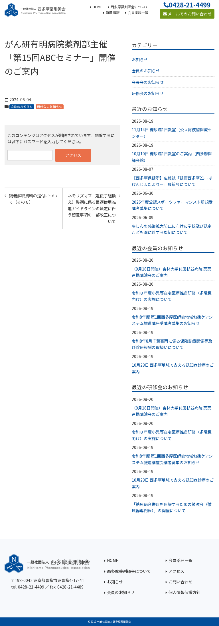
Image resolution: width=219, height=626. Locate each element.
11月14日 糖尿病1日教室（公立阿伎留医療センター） (172, 133)
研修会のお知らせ (49, 106)
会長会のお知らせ (148, 82)
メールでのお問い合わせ (189, 14)
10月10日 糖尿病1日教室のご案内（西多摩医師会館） (172, 157)
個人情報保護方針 (184, 592)
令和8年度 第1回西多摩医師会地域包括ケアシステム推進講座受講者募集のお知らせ (172, 320)
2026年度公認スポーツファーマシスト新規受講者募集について (172, 205)
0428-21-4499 (189, 4)
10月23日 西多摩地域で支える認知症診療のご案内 (173, 368)
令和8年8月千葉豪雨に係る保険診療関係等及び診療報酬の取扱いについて (172, 344)
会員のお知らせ (22, 106)
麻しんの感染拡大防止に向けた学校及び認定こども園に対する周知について (172, 229)
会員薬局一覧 (180, 560)
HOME (112, 560)
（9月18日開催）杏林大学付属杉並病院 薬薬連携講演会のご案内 (171, 272)
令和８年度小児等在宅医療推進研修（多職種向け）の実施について (172, 296)
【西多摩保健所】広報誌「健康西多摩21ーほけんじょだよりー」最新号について (172, 181)
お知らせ (140, 59)
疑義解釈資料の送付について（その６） (33, 199)
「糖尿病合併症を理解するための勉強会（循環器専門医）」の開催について (172, 507)
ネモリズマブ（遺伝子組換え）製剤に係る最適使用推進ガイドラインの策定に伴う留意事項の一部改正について (92, 208)
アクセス (176, 571)
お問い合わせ (180, 582)
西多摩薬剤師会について (129, 571)
